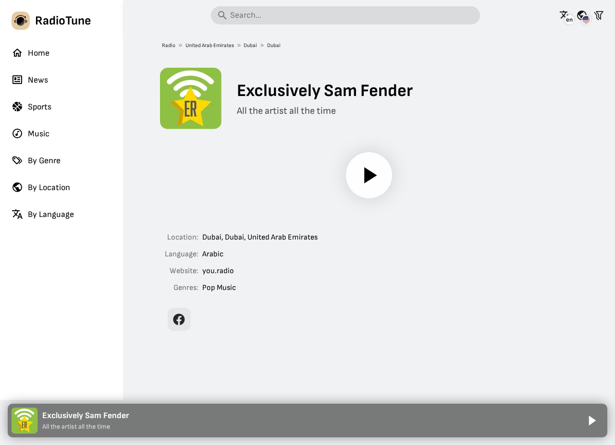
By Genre (44, 161)
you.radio (218, 271)
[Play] (369, 175)
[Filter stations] (598, 15)
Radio (168, 45)
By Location (49, 187)
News (38, 80)
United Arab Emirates (209, 45)
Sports (39, 107)
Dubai (250, 45)
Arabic (212, 254)
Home (38, 53)
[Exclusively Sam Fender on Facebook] (179, 319)
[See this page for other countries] (581, 15)
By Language (51, 214)
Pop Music (219, 287)
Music (38, 134)
